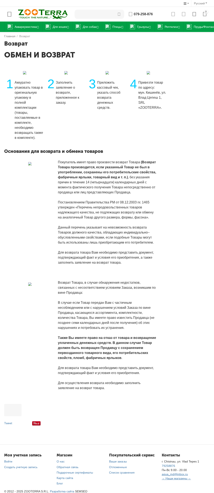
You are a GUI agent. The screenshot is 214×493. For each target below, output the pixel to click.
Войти (8, 461)
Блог (60, 483)
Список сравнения (121, 472)
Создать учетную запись (20, 467)
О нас (61, 461)
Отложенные (118, 467)
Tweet (8, 423)
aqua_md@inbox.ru (175, 474)
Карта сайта (65, 478)
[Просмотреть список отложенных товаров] (183, 14)
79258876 (168, 465)
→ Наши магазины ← (176, 478)
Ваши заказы (118, 461)
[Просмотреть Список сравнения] (173, 14)
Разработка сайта (62, 491)
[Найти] (119, 14)
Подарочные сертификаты (75, 472)
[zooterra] (43, 14)
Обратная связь (67, 467)
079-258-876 (143, 14)
